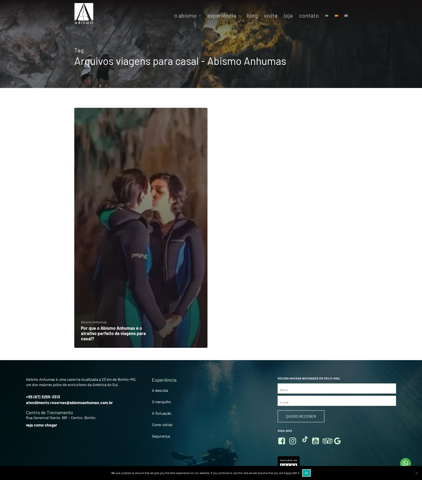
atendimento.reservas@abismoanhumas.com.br (69, 402)
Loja (288, 15)
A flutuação (161, 413)
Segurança (161, 436)
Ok (306, 473)
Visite (271, 15)
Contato (309, 15)
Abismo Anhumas (94, 322)
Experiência (221, 15)
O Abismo (185, 15)
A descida (160, 390)
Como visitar (162, 424)
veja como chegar (41, 425)
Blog (252, 15)
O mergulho (161, 401)
